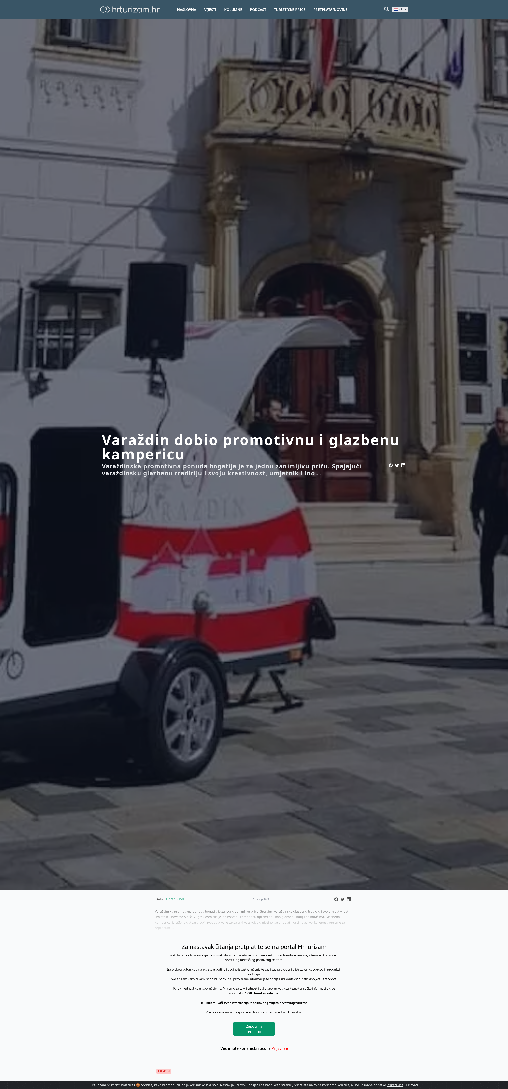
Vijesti (210, 9)
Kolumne (233, 9)
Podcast (258, 9)
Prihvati (412, 1085)
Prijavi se (279, 1048)
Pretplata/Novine (330, 9)
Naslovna (186, 9)
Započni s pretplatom (254, 1029)
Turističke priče (289, 9)
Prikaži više (395, 1085)
